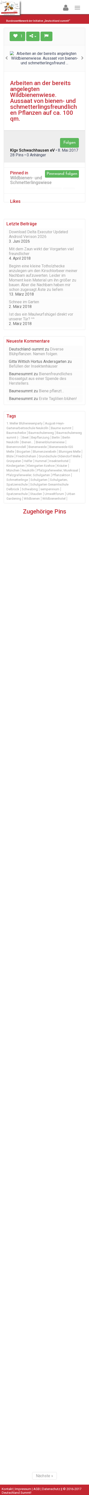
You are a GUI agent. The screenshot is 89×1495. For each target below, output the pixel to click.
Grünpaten (13, 461)
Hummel (41, 461)
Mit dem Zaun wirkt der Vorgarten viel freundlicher (41, 251)
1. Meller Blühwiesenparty (24, 423)
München (13, 470)
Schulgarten (38, 480)
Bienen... (27, 442)
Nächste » (44, 1475)
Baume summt (61, 428)
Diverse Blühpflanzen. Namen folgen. (36, 351)
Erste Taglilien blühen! (58, 398)
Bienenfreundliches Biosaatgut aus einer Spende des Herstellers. (40, 379)
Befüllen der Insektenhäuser (33, 366)
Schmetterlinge (17, 480)
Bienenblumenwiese (50, 442)
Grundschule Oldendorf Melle (59, 456)
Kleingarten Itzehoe (41, 465)
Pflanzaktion (61, 475)
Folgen (69, 142)
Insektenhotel (58, 461)
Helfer (28, 461)
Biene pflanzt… (51, 391)
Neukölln (28, 470)
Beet (25, 437)
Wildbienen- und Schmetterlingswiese (31, 180)
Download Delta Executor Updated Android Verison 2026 (38, 234)
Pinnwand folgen (61, 174)
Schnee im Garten (24, 302)
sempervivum (49, 489)
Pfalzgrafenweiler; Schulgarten (28, 475)
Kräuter (62, 465)
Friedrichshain (26, 456)
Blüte (10, 456)
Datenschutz (51, 1489)
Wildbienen (32, 498)
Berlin (56, 437)
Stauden (36, 494)
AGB (36, 1489)
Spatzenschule (17, 494)
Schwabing (30, 489)
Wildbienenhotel (54, 498)
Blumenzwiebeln (44, 451)
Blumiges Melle (70, 451)
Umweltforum (54, 494)
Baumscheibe (16, 433)
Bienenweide (37, 447)
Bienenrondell (16, 447)
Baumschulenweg (41, 433)
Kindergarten (15, 465)
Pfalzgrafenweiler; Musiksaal (57, 470)
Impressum (23, 1489)
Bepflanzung (40, 437)
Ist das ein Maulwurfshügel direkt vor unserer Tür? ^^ (41, 316)
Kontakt (7, 1489)
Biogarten (23, 451)
